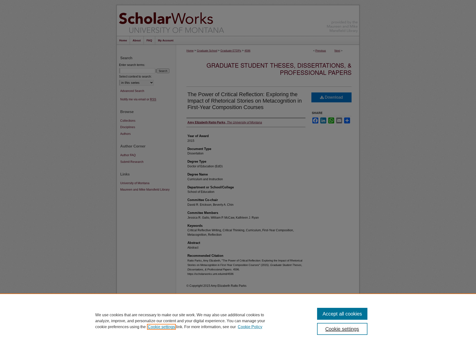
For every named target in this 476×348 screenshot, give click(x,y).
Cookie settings (161, 327)
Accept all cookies (342, 314)
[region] (238, 320)
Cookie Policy (250, 327)
